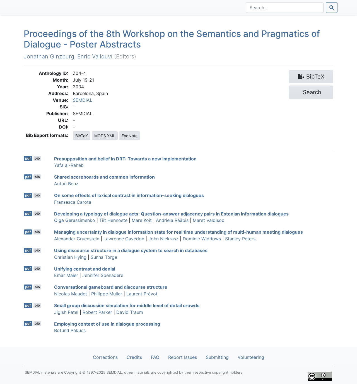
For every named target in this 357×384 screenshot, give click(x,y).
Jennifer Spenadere (102, 275)
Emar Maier (66, 275)
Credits (134, 357)
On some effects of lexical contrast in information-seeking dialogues (129, 195)
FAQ (155, 357)
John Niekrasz (163, 238)
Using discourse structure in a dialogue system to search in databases (131, 250)
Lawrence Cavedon (123, 238)
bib (37, 158)
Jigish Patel (66, 312)
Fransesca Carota (72, 202)
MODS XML (104, 135)
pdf (28, 158)
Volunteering (251, 357)
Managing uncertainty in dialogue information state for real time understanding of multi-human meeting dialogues (178, 232)
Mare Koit (142, 220)
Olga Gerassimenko (74, 220)
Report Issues (182, 357)
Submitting (217, 357)
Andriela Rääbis (172, 220)
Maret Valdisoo (209, 220)
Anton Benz (66, 183)
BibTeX (81, 135)
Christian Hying (70, 257)
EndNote (130, 135)
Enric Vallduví (94, 56)
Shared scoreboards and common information (104, 177)
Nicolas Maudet (70, 294)
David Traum (129, 312)
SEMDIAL (82, 100)
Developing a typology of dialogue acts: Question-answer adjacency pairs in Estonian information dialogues (171, 213)
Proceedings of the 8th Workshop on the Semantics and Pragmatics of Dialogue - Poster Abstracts (172, 39)
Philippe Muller (106, 294)
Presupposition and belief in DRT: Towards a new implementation (125, 158)
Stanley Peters (240, 238)
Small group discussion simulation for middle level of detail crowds (126, 305)
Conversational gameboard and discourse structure (110, 287)
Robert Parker (97, 312)
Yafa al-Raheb (69, 165)
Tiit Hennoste (113, 220)
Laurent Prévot (142, 294)
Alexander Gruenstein (76, 238)
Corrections (105, 357)
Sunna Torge (104, 257)
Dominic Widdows (202, 238)
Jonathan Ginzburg (49, 56)
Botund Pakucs (70, 330)
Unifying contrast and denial (84, 268)
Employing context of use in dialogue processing (107, 323)
